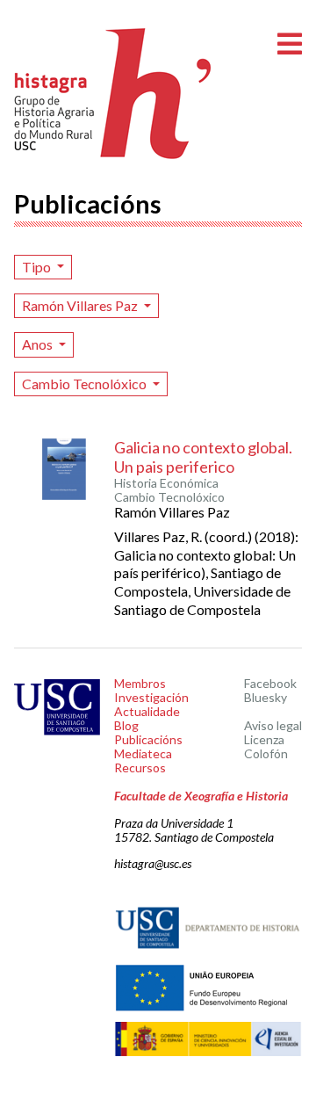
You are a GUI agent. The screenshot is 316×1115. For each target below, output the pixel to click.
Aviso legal (273, 725)
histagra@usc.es (152, 863)
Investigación (151, 697)
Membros (140, 683)
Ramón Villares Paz (81, 305)
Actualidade (147, 711)
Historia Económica (166, 483)
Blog (126, 725)
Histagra (113, 93)
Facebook (270, 683)
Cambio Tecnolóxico (85, 383)
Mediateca (143, 753)
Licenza (264, 739)
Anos (38, 344)
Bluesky (265, 697)
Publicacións (148, 739)
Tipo (38, 266)
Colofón (266, 753)
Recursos (140, 767)
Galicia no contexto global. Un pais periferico (203, 457)
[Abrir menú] (289, 44)
